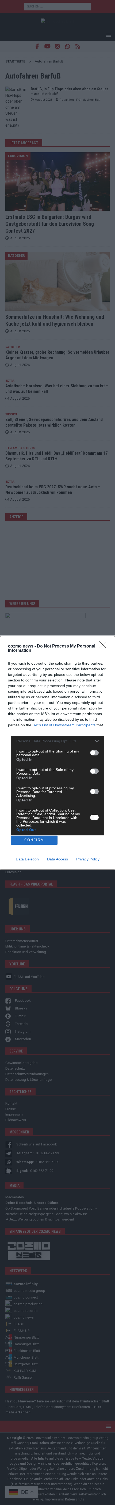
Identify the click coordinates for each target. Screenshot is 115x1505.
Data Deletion (27, 859)
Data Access (57, 859)
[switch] (94, 752)
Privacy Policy (87, 859)
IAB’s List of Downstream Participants (63, 725)
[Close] (104, 646)
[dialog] (57, 752)
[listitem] (57, 741)
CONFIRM (34, 840)
